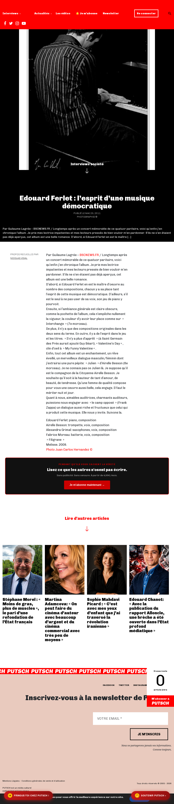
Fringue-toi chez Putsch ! (29, 795)
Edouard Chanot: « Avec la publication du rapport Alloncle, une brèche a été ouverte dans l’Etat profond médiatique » (149, 615)
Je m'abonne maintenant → (87, 484)
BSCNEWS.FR (89, 255)
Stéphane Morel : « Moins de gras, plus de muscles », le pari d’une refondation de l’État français (21, 610)
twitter (124, 685)
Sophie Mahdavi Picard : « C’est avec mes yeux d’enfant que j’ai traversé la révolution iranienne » (103, 613)
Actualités (41, 13)
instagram (140, 685)
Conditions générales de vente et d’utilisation (43, 781)
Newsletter (111, 13)
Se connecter (146, 13)
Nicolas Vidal (18, 258)
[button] (169, 13)
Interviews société (87, 164)
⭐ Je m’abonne (86, 13)
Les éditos (63, 13)
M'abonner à (160, 698)
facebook (109, 685)
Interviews (10, 13)
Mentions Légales (11, 781)
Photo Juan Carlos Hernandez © (69, 449)
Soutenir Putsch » (151, 795)
